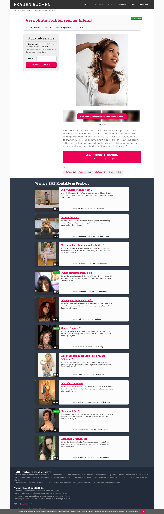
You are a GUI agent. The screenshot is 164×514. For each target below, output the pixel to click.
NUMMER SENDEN (41, 65)
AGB (133, 4)
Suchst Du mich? (71, 328)
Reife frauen (99, 172)
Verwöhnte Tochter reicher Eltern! (45, 10)
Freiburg (29, 10)
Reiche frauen (83, 172)
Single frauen (113, 172)
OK (143, 512)
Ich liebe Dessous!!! (72, 383)
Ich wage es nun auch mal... (77, 300)
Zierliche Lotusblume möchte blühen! (82, 245)
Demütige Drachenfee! (74, 438)
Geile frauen (68, 172)
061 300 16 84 (27, 504)
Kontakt (144, 4)
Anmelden (122, 4)
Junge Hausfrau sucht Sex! (76, 272)
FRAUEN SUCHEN (32, 4)
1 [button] (100, 125)
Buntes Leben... (70, 217)
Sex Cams (99, 4)
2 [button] (102, 125)
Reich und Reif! (70, 411)
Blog (110, 4)
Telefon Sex (84, 4)
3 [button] (105, 125)
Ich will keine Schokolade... (76, 189)
